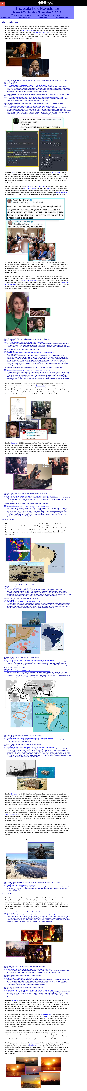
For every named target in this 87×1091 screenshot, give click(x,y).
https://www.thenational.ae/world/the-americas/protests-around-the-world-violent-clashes (30, 915)
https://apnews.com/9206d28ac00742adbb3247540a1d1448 (22, 601)
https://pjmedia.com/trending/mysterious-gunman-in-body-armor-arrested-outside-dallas (30, 496)
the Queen (42, 186)
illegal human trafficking (41, 32)
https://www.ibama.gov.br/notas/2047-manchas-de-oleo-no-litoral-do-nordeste (27, 671)
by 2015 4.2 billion (46, 1014)
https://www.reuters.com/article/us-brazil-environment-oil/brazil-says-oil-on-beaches (29, 738)
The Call (47, 1016)
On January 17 (40, 386)
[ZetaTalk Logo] (46, 4)
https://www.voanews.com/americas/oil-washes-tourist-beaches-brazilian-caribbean (29, 660)
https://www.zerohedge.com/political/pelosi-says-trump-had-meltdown (24, 342)
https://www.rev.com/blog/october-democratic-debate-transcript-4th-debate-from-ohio (29, 352)
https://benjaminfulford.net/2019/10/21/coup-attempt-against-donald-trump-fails (27, 507)
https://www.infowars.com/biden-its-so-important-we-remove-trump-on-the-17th (27, 371)
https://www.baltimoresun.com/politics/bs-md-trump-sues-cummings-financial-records (29, 106)
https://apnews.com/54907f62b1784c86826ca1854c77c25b (21, 978)
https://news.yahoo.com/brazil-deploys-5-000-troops (19, 885)
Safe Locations (33, 1045)
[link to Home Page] (2, 5)
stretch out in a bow (11, 814)
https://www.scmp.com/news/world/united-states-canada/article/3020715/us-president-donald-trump (33, 97)
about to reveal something (30, 280)
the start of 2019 (56, 172)
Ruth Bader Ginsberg (29, 188)
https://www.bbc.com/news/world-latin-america (17, 588)
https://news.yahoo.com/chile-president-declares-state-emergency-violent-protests (28, 990)
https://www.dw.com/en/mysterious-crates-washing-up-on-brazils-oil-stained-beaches (29, 747)
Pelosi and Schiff (61, 192)
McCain (29, 186)
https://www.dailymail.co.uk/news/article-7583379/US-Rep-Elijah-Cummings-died (28, 85)
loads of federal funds (27, 30)
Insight (13, 172)
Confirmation (15, 443)
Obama (48, 188)
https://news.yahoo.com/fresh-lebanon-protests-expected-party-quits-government (28, 969)
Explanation (14, 794)
